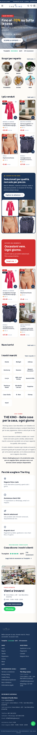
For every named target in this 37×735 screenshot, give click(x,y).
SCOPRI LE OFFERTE (11, 40)
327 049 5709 (20, 716)
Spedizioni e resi (25, 648)
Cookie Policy (6, 677)
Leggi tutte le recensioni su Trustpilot (17, 558)
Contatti (22, 653)
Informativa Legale (7, 685)
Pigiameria (5, 656)
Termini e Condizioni (8, 672)
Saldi (3, 664)
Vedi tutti (30, 97)
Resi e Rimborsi (6, 682)
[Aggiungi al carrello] (15, 117)
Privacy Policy (6, 674)
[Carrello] (34, 5)
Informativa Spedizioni (9, 680)
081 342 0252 (12, 713)
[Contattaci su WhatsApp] (33, 723)
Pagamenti (23, 651)
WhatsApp (10, 609)
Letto (3, 648)
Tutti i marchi (29, 356)
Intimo (4, 659)
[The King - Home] (15, 5)
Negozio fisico (24, 656)
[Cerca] (28, 5)
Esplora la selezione (13, 195)
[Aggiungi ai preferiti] (15, 102)
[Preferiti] (31, 5)
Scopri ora (10, 261)
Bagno (4, 651)
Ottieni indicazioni (13, 604)
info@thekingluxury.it (27, 681)
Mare (3, 661)
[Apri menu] (2, 6)
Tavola (4, 653)
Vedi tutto (30, 59)
